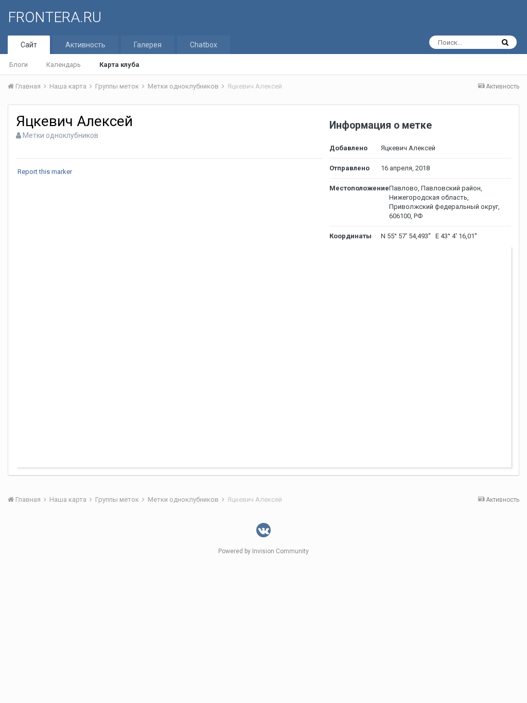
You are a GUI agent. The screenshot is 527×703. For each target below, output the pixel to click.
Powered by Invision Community (263, 551)
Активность (85, 45)
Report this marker (44, 171)
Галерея (148, 45)
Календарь (63, 64)
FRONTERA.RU (54, 17)
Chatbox (203, 45)
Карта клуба (119, 64)
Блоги (18, 64)
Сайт (29, 45)
